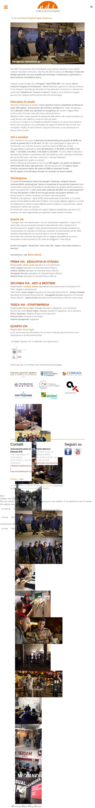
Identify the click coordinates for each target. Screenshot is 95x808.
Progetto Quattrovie (43, 18)
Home (23, 18)
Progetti (30, 18)
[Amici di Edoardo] (47, 6)
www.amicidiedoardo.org (21, 471)
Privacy (13, 479)
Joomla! (12, 488)
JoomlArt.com (58, 485)
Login (21, 479)
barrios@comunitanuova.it (47, 463)
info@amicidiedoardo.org (21, 466)
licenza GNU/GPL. (43, 488)
